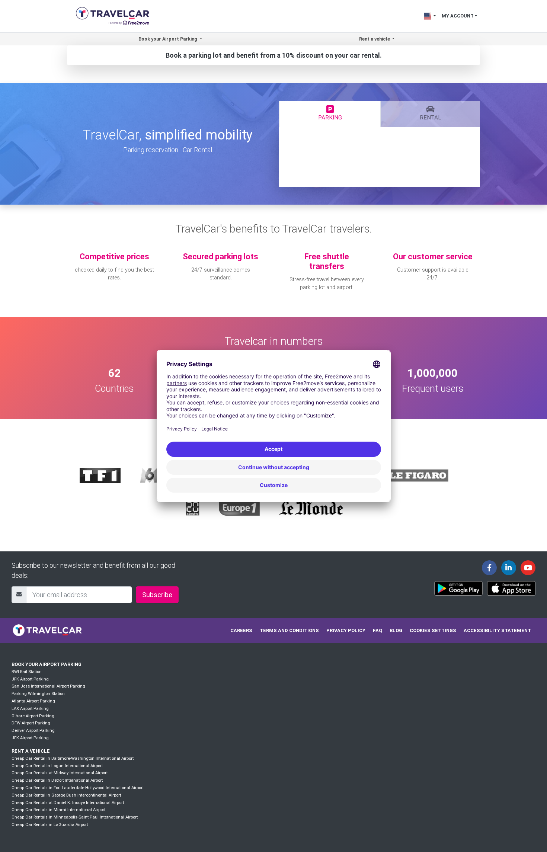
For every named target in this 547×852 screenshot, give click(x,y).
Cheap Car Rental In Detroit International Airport (57, 780)
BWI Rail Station (27, 671)
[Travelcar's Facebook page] (489, 567)
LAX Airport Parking (30, 708)
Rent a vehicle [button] (375, 39)
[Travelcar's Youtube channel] (528, 567)
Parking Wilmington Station (38, 693)
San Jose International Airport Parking (48, 686)
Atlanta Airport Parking (33, 701)
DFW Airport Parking (31, 723)
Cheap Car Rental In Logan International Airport (57, 765)
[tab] (330, 114)
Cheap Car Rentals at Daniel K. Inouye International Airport (68, 802)
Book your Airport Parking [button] (168, 39)
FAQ (377, 630)
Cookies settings (433, 630)
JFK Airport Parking (30, 679)
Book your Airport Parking (46, 664)
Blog (396, 630)
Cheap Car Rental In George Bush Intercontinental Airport (66, 795)
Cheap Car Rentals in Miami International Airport (58, 809)
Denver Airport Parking (33, 730)
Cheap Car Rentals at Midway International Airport (60, 773)
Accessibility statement (497, 630)
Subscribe (157, 595)
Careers (241, 630)
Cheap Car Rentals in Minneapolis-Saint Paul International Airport (75, 817)
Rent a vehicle (31, 751)
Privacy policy (345, 630)
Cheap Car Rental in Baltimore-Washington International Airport (73, 758)
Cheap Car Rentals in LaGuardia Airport (50, 824)
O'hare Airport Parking (33, 716)
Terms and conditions (289, 630)
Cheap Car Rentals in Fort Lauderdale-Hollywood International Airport (78, 787)
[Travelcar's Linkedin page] (508, 567)
